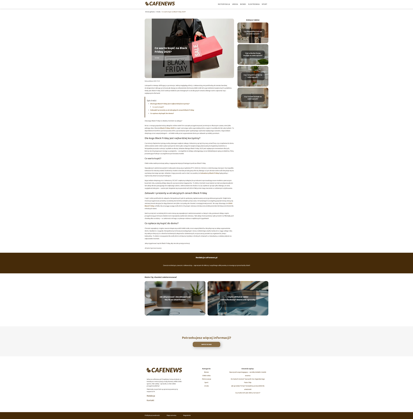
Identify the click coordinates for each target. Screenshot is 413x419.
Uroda (235, 4)
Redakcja (151, 395)
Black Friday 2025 (167, 128)
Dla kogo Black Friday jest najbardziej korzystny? (170, 103)
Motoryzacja (224, 4)
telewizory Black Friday (209, 173)
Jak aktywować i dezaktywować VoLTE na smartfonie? (175, 298)
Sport (264, 4)
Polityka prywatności (152, 415)
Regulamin (187, 415)
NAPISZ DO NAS (206, 344)
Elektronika (254, 4)
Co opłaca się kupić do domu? (162, 113)
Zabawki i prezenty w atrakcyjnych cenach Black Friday (172, 110)
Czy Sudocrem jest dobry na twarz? (247, 392)
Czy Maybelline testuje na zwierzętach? (253, 33)
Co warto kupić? (158, 107)
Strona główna (150, 12)
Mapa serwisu (171, 415)
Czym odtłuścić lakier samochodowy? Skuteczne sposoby (238, 298)
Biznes (243, 4)
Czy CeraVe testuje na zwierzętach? (253, 98)
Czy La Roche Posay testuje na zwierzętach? (253, 54)
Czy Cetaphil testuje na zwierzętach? (253, 76)
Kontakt (150, 400)
